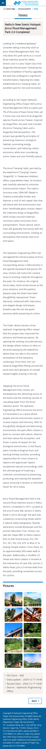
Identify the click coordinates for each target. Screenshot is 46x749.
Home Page (10, 9)
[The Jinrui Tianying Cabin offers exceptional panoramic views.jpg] (32, 645)
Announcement (24, 9)
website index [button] (3, 3)
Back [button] (34, 700)
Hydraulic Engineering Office (26, 3)
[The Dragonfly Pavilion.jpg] (32, 661)
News (36, 9)
